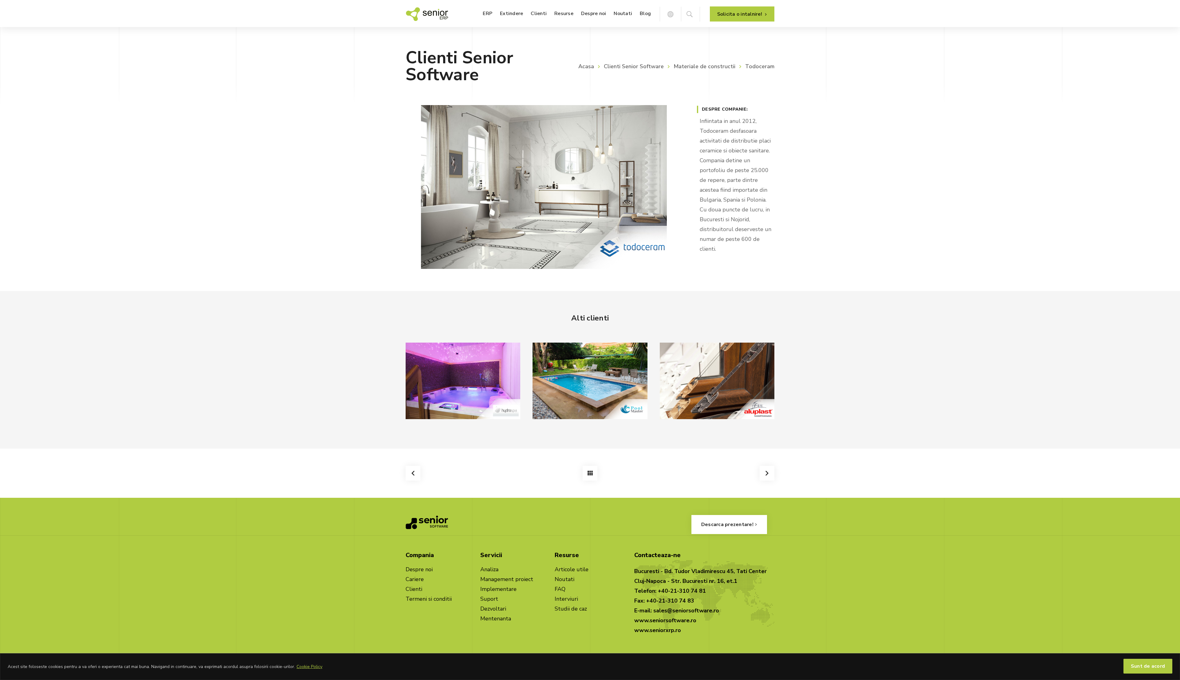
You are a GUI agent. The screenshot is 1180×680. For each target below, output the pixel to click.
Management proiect (506, 579)
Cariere (415, 579)
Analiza (489, 569)
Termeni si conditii (429, 599)
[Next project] (767, 473)
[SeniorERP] (427, 13)
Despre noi (419, 569)
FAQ (560, 589)
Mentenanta (495, 618)
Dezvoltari (493, 608)
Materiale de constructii (704, 66)
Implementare (498, 589)
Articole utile (571, 569)
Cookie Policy (309, 667)
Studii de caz (571, 608)
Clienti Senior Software (634, 66)
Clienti (414, 589)
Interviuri (566, 599)
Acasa (586, 66)
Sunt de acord (1148, 666)
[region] (590, 666)
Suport (489, 599)
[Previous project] (413, 473)
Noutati (564, 579)
